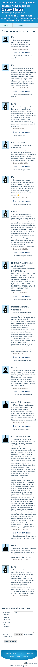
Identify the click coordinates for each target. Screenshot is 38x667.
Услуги (15, 653)
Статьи (11, 656)
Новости (30, 653)
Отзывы (22, 653)
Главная (8, 653)
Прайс (18, 656)
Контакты (26, 656)
